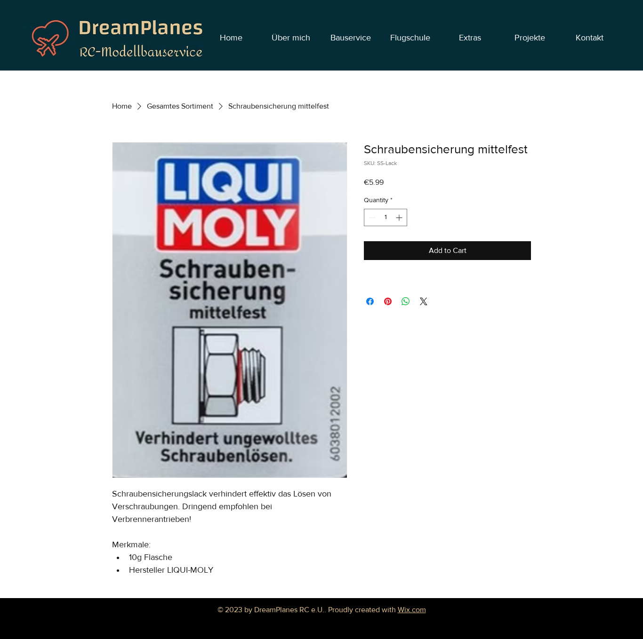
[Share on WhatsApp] (405, 301)
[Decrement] (371, 217)
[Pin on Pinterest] (388, 301)
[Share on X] (423, 301)
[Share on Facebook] (370, 301)
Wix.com (412, 610)
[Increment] (400, 217)
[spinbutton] (385, 217)
